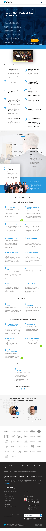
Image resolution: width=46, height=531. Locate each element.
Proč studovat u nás (9, 494)
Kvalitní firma (7, 504)
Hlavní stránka (6, 9)
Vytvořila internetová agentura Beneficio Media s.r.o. (16, 525)
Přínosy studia (6, 47)
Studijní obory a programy (18, 9)
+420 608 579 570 (35, 501)
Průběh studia (14, 47)
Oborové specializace (23, 47)
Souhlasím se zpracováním (33, 519)
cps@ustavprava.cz (35, 505)
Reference (31, 47)
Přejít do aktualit (9, 487)
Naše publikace (8, 500)
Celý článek (6, 473)
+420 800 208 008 (35, 502)
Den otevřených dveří (9, 496)
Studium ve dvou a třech (10, 498)
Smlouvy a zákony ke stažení (10, 506)
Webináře (7, 502)
